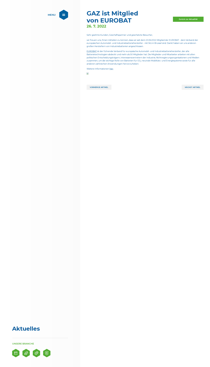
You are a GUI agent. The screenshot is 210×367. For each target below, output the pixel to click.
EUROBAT (92, 51)
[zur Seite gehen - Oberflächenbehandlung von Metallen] (36, 353)
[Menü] (63, 15)
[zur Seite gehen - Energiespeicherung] (15, 353)
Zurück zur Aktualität (188, 19)
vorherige (99, 86)
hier (111, 69)
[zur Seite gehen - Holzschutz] (26, 353)
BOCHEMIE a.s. (27, 14)
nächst (193, 86)
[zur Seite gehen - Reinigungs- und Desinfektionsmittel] (46, 353)
